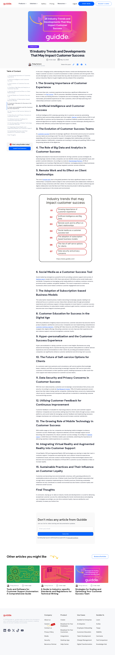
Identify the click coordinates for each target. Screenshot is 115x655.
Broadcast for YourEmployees (67, 625)
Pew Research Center (63, 389)
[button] (23, 4)
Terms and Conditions (72, 537)
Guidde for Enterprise (84, 620)
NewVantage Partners (75, 161)
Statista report (40, 279)
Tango (98, 628)
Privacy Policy (49, 632)
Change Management (84, 640)
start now (86, 4)
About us (47, 620)
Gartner (74, 117)
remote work (47, 179)
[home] (7, 3)
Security (47, 640)
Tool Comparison (102, 640)
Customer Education (84, 632)
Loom (98, 620)
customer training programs (44, 327)
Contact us (48, 628)
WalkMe (99, 632)
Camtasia (99, 636)
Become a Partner (50, 644)
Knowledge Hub (101, 644)
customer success (43, 134)
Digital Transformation (84, 644)
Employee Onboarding (84, 628)
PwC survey (49, 94)
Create (63, 620)
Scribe (98, 624)
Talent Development (84, 636)
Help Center (65, 644)
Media (46, 636)
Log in (75, 4)
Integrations (65, 636)
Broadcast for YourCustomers (67, 631)
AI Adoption (81, 624)
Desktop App (65, 640)
